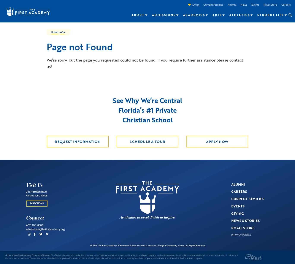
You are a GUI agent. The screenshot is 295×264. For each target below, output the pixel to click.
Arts (217, 15)
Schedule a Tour (147, 141)
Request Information (77, 141)
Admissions (164, 15)
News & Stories (245, 220)
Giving (195, 4)
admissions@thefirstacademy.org (45, 229)
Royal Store (270, 4)
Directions (37, 203)
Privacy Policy (241, 235)
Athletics (239, 15)
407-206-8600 (35, 225)
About (138, 15)
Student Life (270, 15)
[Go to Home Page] (26, 11)
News (244, 4)
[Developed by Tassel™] (253, 257)
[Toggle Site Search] (290, 15)
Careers (286, 4)
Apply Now (217, 141)
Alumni (232, 4)
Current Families (213, 4)
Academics (194, 15)
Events (255, 4)
